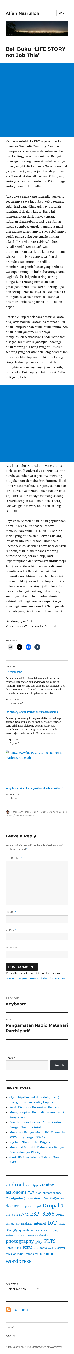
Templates (31, 1254)
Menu (62, 13)
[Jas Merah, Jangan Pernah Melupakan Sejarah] (35, 727)
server (61, 1248)
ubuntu (46, 1253)
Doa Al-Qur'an (53, 1198)
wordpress (18, 1261)
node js (21, 1235)
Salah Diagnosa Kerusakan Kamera (34, 1107)
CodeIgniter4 (15, 1198)
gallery (10, 1223)
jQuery (17, 1230)
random (52, 1248)
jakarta (61, 1224)
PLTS (50, 1241)
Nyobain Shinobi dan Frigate (29, 1142)
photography (20, 1241)
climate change (52, 1192)
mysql (54, 1230)
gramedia (28, 815)
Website (12, 947)
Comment (14, 858)
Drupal (37, 1206)
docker (12, 1205)
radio (43, 1248)
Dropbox (25, 1206)
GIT (17, 1224)
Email (11, 929)
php (39, 1241)
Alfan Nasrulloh (22, 13)
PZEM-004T (13, 1248)
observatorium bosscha (37, 1235)
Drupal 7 (53, 1206)
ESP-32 (22, 1214)
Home (10, 1327)
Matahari (29, 1230)
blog (38, 1192)
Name (11, 912)
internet (40, 1223)
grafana (26, 1223)
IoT (52, 1222)
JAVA (9, 1230)
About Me (55, 811)
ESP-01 (10, 1214)
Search (10, 1058)
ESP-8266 (42, 1214)
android (15, 1185)
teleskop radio (14, 1254)
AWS (30, 1193)
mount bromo (42, 1230)
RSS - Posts (19, 1310)
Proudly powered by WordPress (45, 1347)
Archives (12, 1284)
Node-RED (11, 1235)
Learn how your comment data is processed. (37, 978)
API (28, 1185)
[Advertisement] (37, 100)
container (34, 1198)
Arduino (46, 1185)
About (10, 1336)
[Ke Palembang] (35, 687)
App (35, 1185)
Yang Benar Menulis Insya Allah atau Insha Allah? (34, 788)
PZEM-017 (31, 1248)
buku (19, 815)
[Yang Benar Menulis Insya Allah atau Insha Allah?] (35, 767)
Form (60, 1215)
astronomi (16, 1192)
